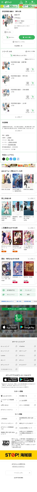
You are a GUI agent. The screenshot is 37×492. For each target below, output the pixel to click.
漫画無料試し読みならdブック (7, 301)
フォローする (19, 15)
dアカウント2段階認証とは (7, 427)
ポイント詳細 (18, 23)
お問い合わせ (4, 405)
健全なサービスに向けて (26, 423)
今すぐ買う (28, 37)
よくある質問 (23, 400)
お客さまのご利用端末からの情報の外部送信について (26, 433)
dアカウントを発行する (18, 464)
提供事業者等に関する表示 (26, 418)
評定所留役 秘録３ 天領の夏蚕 (20, 89)
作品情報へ (17, 46)
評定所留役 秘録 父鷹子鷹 (18, 62)
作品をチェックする (20, 41)
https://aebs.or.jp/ (17, 447)
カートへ (11, 37)
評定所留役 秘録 (12, 144)
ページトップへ (18, 473)
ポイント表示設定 (24, 405)
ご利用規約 (4, 418)
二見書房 (9, 137)
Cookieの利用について (25, 428)
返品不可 (16, 27)
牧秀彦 (16, 14)
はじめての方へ (7, 396)
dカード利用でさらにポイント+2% (21, 25)
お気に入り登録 (31, 51)
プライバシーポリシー (7, 423)
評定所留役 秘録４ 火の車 (18, 103)
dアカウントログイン (7, 409)
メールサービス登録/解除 (7, 400)
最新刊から (32, 59)
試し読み (9, 32)
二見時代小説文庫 (12, 142)
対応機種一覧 (23, 396)
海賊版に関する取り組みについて (8, 433)
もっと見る (30, 198)
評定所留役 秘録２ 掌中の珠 (19, 76)
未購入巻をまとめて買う (20, 55)
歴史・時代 (10, 140)
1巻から (27, 59)
